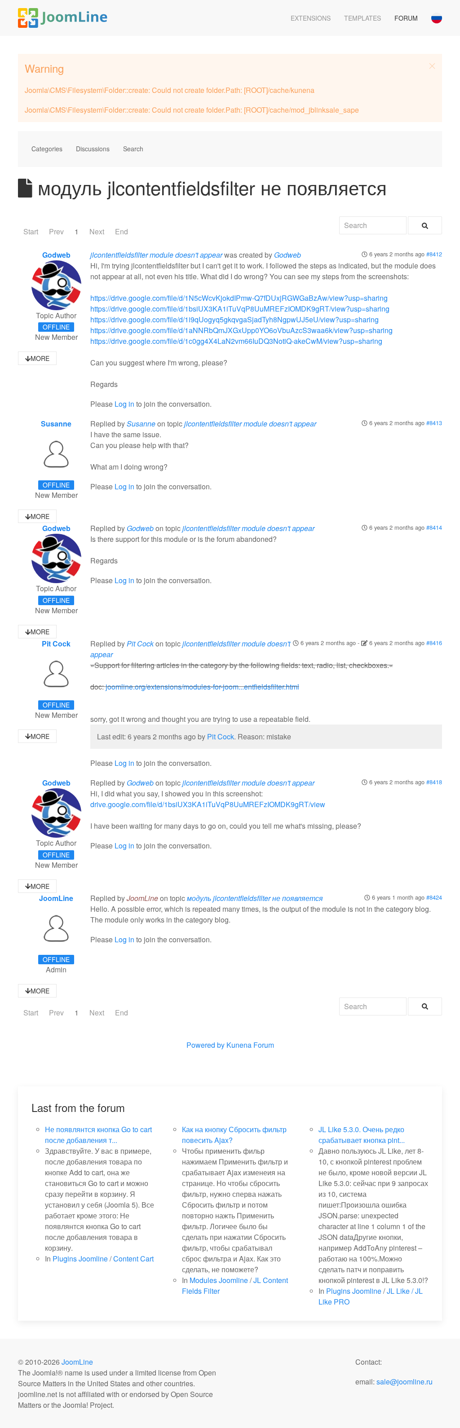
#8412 (434, 254)
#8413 (434, 422)
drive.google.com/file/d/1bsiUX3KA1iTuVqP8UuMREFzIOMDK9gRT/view (207, 804)
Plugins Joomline (80, 1258)
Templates (362, 17)
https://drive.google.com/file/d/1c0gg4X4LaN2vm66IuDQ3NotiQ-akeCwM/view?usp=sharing (236, 341)
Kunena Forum (250, 1045)
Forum (406, 17)
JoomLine (56, 898)
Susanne (56, 423)
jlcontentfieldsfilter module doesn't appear (156, 255)
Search (133, 148)
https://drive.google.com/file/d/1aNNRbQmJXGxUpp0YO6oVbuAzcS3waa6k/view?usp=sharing (241, 330)
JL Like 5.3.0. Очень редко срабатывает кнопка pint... (361, 1134)
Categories (46, 148)
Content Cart (133, 1258)
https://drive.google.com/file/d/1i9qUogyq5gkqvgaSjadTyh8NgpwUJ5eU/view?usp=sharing (234, 319)
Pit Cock (56, 643)
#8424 (434, 897)
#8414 (434, 527)
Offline (56, 326)
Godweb (56, 255)
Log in (124, 404)
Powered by (205, 1045)
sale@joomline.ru (404, 1381)
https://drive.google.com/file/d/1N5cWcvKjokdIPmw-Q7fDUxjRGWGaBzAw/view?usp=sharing (239, 298)
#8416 (434, 642)
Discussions (93, 148)
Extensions (311, 17)
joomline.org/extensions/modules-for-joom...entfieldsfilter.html (202, 686)
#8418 (434, 782)
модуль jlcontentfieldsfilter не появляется (255, 898)
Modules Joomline (219, 1280)
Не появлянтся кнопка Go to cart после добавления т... (98, 1134)
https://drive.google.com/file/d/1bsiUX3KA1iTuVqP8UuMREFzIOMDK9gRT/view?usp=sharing (239, 308)
